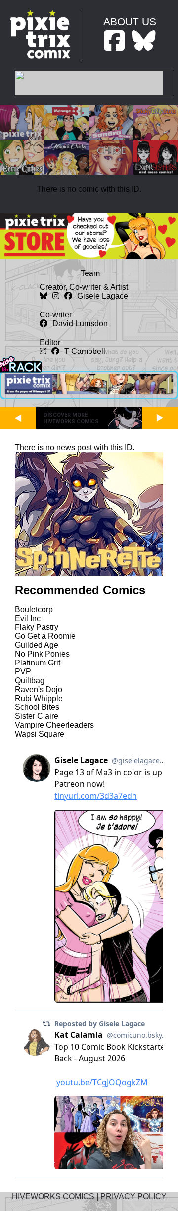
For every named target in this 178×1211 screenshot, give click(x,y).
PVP (23, 671)
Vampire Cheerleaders (54, 725)
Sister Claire (36, 716)
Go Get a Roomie (45, 636)
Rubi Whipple (39, 698)
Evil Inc (28, 618)
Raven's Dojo (38, 689)
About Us (129, 21)
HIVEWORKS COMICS (53, 1196)
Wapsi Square (39, 734)
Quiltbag (29, 680)
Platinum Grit (37, 663)
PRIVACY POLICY (133, 1196)
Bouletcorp (34, 609)
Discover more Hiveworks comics (71, 418)
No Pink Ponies (42, 654)
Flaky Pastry (36, 627)
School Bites (37, 707)
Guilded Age (36, 645)
